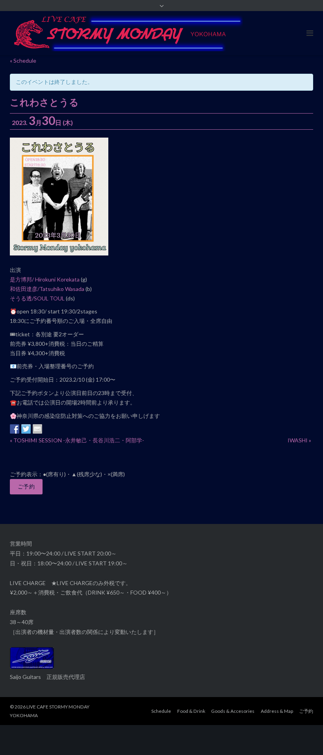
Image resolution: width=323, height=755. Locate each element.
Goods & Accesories (232, 711)
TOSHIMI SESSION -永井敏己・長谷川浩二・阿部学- (77, 440)
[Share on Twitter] (26, 429)
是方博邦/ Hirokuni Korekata (45, 279)
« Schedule (23, 60)
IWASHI (299, 440)
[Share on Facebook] (14, 429)
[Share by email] (37, 429)
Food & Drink (191, 711)
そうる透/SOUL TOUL (37, 298)
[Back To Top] (303, 736)
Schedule (161, 711)
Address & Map (277, 711)
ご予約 (26, 486)
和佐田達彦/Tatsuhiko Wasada (47, 288)
